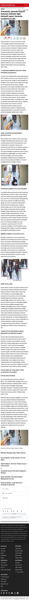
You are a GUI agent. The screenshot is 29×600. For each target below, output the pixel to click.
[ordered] (11, 511)
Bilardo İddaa (18, 555)
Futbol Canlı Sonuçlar (6, 569)
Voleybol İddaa (18, 557)
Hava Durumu (18, 565)
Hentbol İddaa (18, 553)
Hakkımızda (3, 555)
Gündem (2, 9)
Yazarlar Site (4, 579)
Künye (2, 553)
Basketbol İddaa (19, 550)
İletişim (2, 557)
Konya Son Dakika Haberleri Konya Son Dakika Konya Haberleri (13, 8)
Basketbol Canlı (4, 584)
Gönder (14, 513)
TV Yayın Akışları (19, 572)
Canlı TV (3, 567)
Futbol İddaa (18, 548)
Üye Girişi (3, 548)
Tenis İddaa (3, 581)
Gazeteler (17, 562)
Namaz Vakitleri (19, 569)
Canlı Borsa (3, 562)
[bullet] (13, 511)
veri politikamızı (16, 598)
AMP (2, 586)
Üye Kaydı (3, 550)
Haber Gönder (18, 567)
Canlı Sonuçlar (4, 565)
